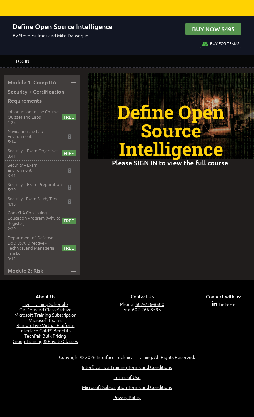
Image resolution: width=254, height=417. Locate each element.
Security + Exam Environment (22, 167)
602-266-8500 (149, 304)
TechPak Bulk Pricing (45, 335)
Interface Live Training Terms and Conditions (127, 367)
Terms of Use (127, 377)
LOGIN (22, 61)
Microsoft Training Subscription (45, 314)
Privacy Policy (127, 397)
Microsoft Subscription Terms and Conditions (127, 387)
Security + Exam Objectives (33, 150)
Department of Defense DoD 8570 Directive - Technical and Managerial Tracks (31, 245)
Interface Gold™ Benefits (45, 330)
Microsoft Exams (45, 320)
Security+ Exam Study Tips (32, 198)
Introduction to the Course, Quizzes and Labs (34, 114)
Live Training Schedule (45, 304)
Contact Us (142, 296)
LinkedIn (227, 304)
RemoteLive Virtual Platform (45, 325)
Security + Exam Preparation (35, 184)
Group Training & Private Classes (45, 341)
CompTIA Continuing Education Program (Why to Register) (34, 217)
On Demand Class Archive (45, 309)
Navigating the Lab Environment (25, 133)
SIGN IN (145, 162)
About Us (45, 296)
